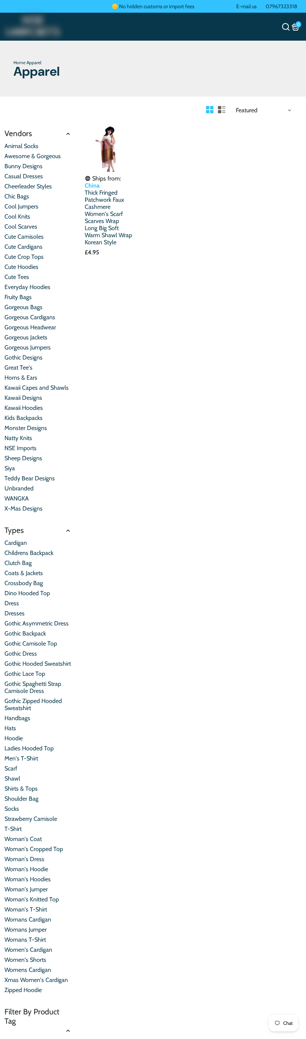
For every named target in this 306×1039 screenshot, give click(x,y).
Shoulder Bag (21, 798)
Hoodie (13, 738)
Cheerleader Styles (28, 186)
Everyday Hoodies (27, 287)
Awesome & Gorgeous (32, 156)
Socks (11, 808)
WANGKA (16, 498)
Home (19, 62)
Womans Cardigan (27, 919)
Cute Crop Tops (24, 256)
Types (14, 530)
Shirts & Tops (21, 788)
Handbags (17, 718)
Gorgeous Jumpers (27, 347)
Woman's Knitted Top (31, 899)
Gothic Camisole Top (30, 643)
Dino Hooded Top (27, 593)
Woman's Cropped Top (33, 849)
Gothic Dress (20, 653)
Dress (11, 603)
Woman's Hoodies (27, 879)
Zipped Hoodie (23, 990)
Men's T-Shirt (21, 758)
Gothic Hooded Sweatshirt (37, 663)
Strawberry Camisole (30, 818)
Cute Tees (16, 276)
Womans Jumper (25, 929)
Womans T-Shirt (25, 939)
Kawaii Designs (23, 397)
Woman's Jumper (26, 889)
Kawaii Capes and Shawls (36, 387)
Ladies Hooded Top (29, 748)
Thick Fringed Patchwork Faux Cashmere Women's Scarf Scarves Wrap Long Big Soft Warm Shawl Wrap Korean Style (108, 217)
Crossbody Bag (23, 583)
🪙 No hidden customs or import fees (153, 6)
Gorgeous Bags (23, 307)
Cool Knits (17, 216)
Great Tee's (18, 367)
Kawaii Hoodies (23, 407)
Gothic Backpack (25, 633)
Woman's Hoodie (26, 869)
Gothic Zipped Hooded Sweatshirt (33, 704)
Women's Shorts (25, 959)
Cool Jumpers (21, 206)
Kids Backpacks (23, 417)
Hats (10, 728)
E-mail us (246, 6)
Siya (9, 468)
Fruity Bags (18, 297)
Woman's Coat (23, 838)
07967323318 (281, 6)
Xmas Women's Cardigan (36, 979)
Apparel (33, 62)
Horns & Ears (20, 377)
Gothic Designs (23, 357)
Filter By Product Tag (31, 1016)
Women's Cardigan (28, 949)
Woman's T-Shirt (25, 909)
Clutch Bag (18, 562)
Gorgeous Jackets (25, 337)
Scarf (10, 768)
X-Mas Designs (23, 508)
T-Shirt (13, 828)
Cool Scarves (20, 226)
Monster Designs (25, 427)
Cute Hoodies (21, 266)
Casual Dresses (23, 176)
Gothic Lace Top (24, 673)
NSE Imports (20, 448)
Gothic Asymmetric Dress (36, 623)
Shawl (12, 778)
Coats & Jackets (23, 573)
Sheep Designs (23, 458)
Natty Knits (18, 438)
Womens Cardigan (27, 969)
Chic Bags (16, 196)
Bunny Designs (23, 166)
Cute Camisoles (24, 236)
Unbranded (19, 488)
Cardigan (15, 542)
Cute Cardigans (23, 246)
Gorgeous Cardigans (29, 317)
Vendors (18, 133)
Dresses (14, 613)
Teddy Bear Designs (29, 478)
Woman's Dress (24, 859)
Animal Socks (21, 146)
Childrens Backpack (28, 552)
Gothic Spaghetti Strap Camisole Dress (32, 687)
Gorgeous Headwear (30, 327)
